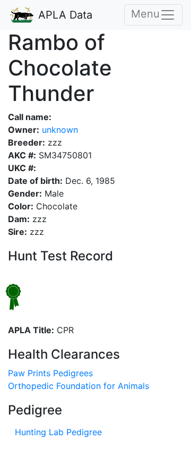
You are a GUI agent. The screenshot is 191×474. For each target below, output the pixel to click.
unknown (58, 129)
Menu (145, 13)
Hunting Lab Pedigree (58, 432)
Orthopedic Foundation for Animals (78, 385)
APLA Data (63, 15)
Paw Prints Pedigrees (50, 373)
